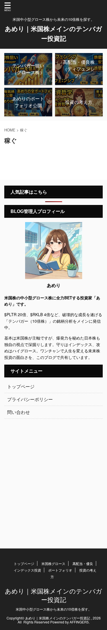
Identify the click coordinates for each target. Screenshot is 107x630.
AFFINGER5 (79, 621)
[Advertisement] (53, 480)
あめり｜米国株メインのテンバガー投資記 (53, 595)
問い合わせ (18, 412)
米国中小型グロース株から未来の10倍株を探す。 (54, 609)
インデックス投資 (27, 570)
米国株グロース (53, 563)
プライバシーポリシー (30, 399)
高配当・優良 (82, 563)
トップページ (21, 386)
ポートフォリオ (60, 570)
